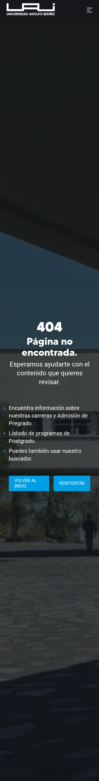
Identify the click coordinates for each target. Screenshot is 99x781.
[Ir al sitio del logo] (57, 10)
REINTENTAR (72, 483)
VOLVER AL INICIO (25, 483)
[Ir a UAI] (22, 10)
